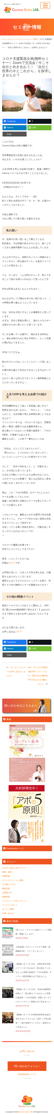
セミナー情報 (8, 909)
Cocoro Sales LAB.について (14, 868)
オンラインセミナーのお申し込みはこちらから (16, 671)
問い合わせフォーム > (27, 1066)
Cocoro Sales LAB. (26, 1112)
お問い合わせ (8, 913)
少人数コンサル (9, 884)
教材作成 (6, 888)
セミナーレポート (10, 905)
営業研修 (6, 876)
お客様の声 (7, 893)
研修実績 (6, 897)
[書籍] (27, 753)
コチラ (12, 563)
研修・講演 (7, 872)
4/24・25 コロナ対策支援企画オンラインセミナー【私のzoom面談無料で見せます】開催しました (37, 675)
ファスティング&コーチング (14, 901)
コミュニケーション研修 (12, 880)
